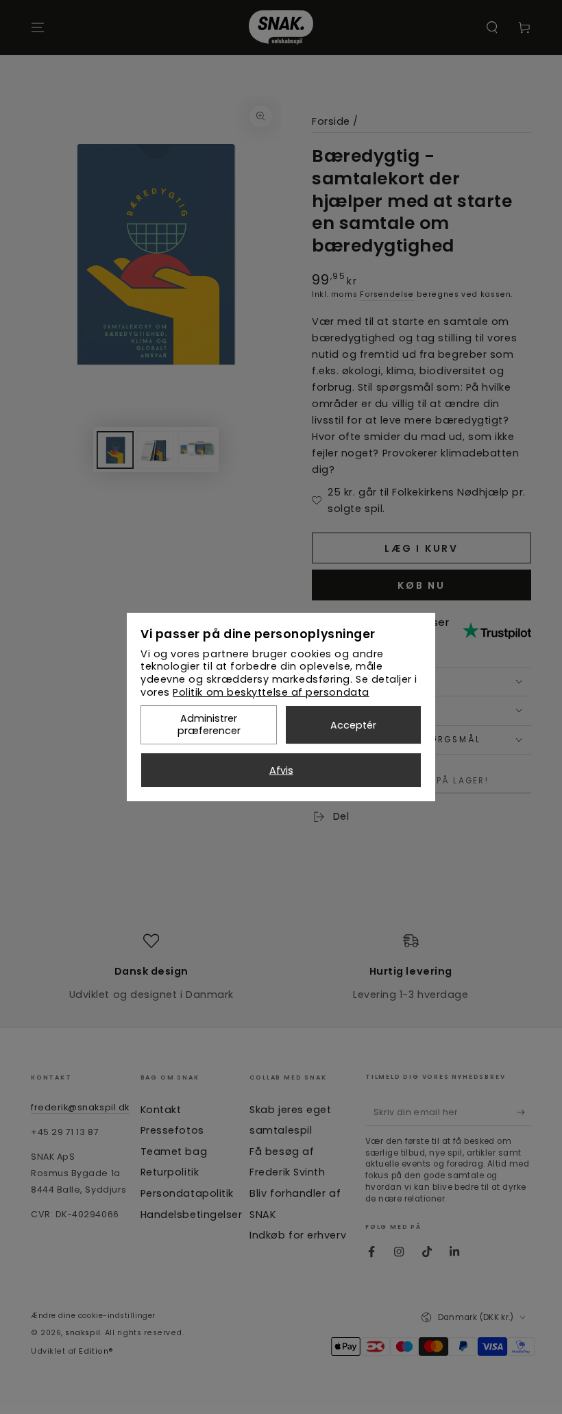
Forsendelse (387, 294)
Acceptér (353, 725)
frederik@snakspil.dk (80, 1107)
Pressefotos (172, 1130)
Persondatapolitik (187, 1193)
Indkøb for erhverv (297, 1235)
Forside (331, 121)
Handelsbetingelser (191, 1214)
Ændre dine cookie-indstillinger (93, 1316)
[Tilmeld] (524, 1112)
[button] (492, 27)
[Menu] (38, 27)
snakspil (82, 1333)
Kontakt (161, 1110)
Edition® (96, 1351)
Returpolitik (169, 1172)
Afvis (281, 770)
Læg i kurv (421, 548)
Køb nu (421, 585)
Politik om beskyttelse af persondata (271, 692)
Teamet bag (173, 1151)
